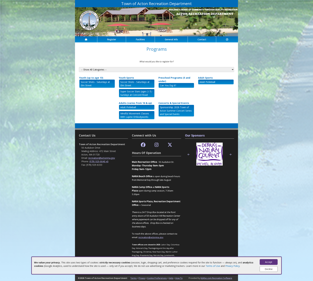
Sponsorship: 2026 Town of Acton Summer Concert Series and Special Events (176, 111)
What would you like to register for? (156, 61)
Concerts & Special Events (173, 103)
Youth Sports (126, 77)
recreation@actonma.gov (101, 157)
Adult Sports (205, 77)
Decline (269, 269)
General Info (171, 39)
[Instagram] (157, 145)
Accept (268, 262)
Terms (133, 278)
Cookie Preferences (157, 278)
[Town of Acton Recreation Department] (156, 21)
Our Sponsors (195, 135)
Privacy (142, 278)
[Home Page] (86, 39)
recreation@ (144, 237)
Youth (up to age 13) (91, 77)
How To (179, 278)
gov (161, 237)
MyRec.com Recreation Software (216, 278)
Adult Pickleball (207, 82)
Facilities (140, 39)
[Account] (227, 39)
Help (171, 278)
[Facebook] (143, 145)
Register (111, 39)
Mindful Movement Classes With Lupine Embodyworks (134, 115)
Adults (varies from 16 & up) (135, 103)
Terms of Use (213, 265)
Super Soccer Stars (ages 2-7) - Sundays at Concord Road (136, 93)
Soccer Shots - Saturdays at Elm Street (95, 83)
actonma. (155, 237)
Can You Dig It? (168, 85)
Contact (202, 39)
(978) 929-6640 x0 (98, 161)
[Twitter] (170, 145)
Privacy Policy (232, 265)
